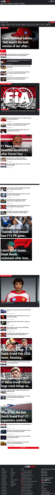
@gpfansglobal (44, 472)
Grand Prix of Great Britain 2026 (28, 484)
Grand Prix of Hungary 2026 (27, 487)
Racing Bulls (13, 482)
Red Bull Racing (13, 484)
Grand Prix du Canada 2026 (27, 478)
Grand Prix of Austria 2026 (27, 482)
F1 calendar (52, 22)
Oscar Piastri (4, 475)
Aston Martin (13, 472)
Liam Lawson (4, 481)
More (23, 447)
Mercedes (12, 481)
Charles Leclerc (4, 472)
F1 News (5, 3)
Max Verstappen (22, 3)
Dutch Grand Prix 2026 (26, 488)
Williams (12, 485)
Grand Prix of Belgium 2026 (27, 485)
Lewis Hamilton (16, 3)
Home (2, 3)
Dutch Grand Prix (10, 3)
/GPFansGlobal (45, 475)
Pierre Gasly (4, 478)
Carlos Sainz (4, 485)
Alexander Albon (4, 484)
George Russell (4, 488)
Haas (12, 478)
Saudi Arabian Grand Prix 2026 (28, 475)
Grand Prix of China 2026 (27, 472)
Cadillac (12, 475)
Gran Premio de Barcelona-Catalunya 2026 (30, 481)
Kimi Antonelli (4, 487)
